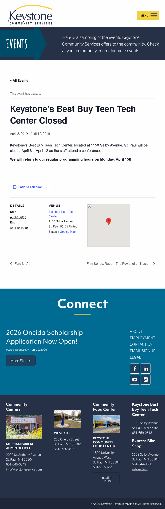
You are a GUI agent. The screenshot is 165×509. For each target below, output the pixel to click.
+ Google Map (67, 232)
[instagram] (146, 380)
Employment (142, 337)
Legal (135, 356)
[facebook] (135, 369)
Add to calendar (31, 187)
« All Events (19, 80)
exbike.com (139, 469)
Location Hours (106, 479)
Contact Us (141, 344)
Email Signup (143, 350)
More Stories (21, 360)
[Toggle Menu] (154, 15)
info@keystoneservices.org (24, 469)
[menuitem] (144, 331)
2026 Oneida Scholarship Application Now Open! (44, 337)
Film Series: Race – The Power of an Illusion (119, 263)
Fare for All (22, 263)
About (136, 331)
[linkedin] (146, 369)
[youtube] (135, 380)
